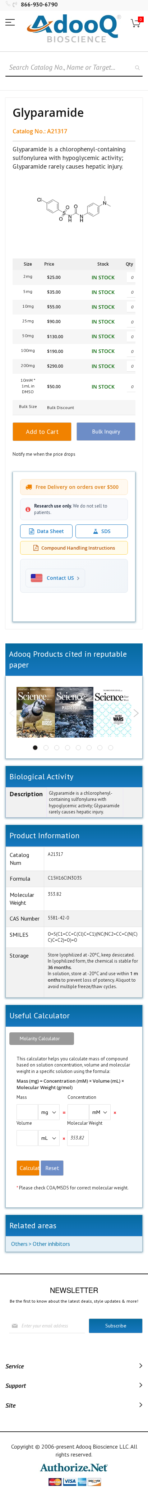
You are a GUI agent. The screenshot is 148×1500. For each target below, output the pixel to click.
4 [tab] (67, 747)
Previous (12, 713)
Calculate (30, 1167)
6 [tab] (89, 747)
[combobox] (74, 68)
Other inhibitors (51, 1243)
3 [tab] (56, 747)
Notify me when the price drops (44, 454)
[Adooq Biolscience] (74, 28)
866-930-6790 (39, 4)
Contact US (60, 578)
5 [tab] (78, 747)
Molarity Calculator (40, 1038)
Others (19, 1243)
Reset (52, 1167)
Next (136, 713)
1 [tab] (35, 747)
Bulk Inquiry (106, 431)
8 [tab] (110, 747)
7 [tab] (99, 747)
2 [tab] (45, 747)
